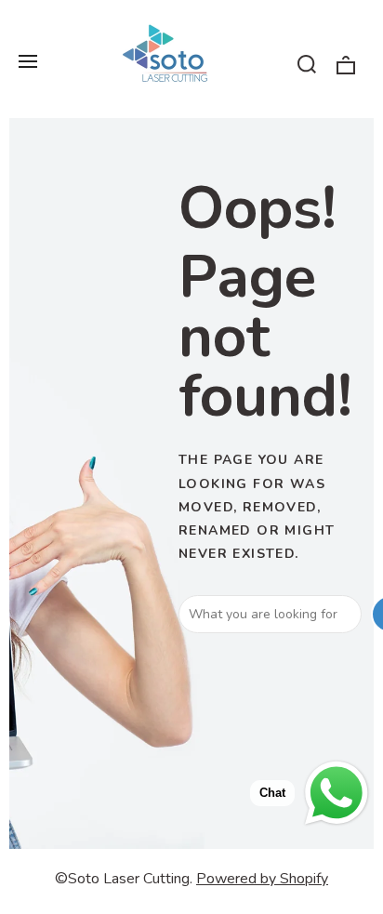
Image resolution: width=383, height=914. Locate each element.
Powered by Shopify (262, 878)
